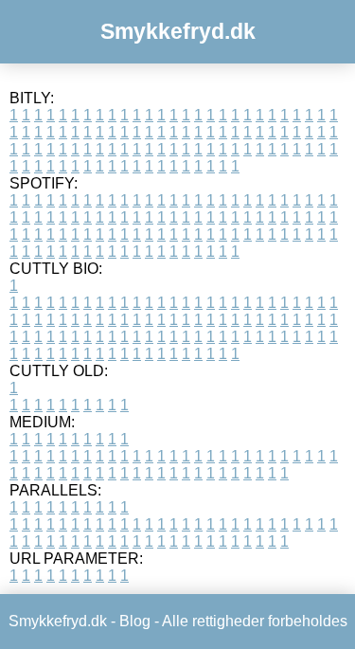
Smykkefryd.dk (178, 31)
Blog (135, 621)
